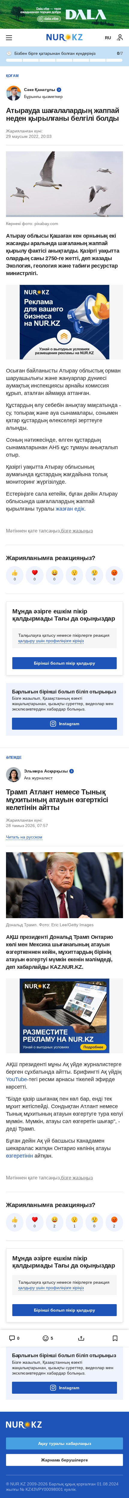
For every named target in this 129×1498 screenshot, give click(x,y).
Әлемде (14, 757)
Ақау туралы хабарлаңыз (64, 1443)
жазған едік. (71, 509)
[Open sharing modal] (81, 1338)
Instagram (69, 723)
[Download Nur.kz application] (64, 14)
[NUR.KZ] (64, 37)
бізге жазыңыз (77, 530)
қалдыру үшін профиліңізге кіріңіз (51, 640)
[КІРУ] (120, 38)
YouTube (16, 1079)
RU (108, 37)
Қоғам (12, 76)
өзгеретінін (20, 1156)
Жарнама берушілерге (64, 1460)
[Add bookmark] (115, 1338)
